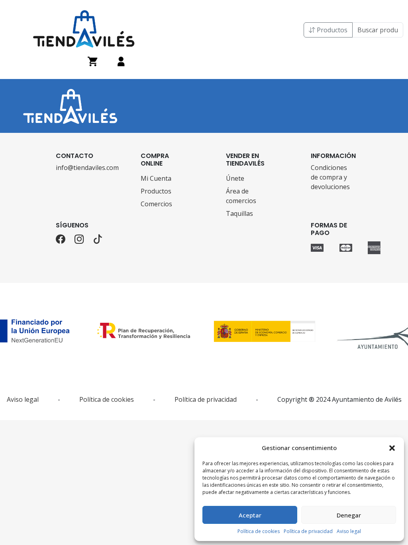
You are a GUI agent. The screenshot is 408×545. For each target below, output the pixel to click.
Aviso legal (349, 531)
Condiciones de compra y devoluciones (330, 177)
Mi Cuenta (156, 178)
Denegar (349, 515)
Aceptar (250, 515)
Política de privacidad (308, 531)
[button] (392, 448)
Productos (331, 30)
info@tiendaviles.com (76, 167)
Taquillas (239, 213)
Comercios (156, 203)
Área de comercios (241, 196)
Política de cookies (258, 531)
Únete (235, 178)
